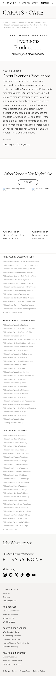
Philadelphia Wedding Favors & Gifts (17, 332)
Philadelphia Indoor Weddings (15, 475)
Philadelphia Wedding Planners (15, 350)
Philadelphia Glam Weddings (14, 439)
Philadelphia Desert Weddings (15, 486)
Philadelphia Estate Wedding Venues (18, 272)
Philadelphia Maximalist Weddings (16, 511)
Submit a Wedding (10, 614)
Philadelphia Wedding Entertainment (18, 347)
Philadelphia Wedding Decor (14, 383)
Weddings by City (10, 529)
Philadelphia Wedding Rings (14, 412)
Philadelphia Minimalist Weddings (16, 515)
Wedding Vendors (10, 22)
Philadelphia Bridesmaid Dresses (16, 404)
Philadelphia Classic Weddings (15, 443)
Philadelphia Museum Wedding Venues (18, 283)
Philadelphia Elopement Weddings (17, 471)
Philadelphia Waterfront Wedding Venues (19, 309)
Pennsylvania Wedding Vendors (32, 22)
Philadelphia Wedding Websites (15, 336)
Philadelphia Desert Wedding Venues (18, 294)
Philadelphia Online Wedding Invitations (19, 343)
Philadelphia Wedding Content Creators (19, 329)
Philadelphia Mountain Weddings (16, 497)
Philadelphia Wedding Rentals (15, 386)
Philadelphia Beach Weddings (15, 500)
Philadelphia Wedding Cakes (14, 368)
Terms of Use (25, 671)
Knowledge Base (10, 601)
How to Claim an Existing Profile (16, 643)
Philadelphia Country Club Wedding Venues (20, 276)
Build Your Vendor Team (12, 660)
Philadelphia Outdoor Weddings (16, 479)
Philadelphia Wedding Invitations (16, 372)
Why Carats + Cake (11, 632)
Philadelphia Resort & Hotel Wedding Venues (21, 261)
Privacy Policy (39, 671)
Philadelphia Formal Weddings (15, 450)
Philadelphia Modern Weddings (15, 457)
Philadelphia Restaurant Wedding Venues (20, 287)
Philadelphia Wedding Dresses (15, 394)
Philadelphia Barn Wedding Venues (17, 280)
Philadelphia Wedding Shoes (14, 397)
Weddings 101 (8, 618)
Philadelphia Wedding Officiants (16, 390)
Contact (6, 597)
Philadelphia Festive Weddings (15, 526)
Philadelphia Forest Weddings (15, 489)
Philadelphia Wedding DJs (13, 419)
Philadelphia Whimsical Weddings (16, 522)
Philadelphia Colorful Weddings (15, 508)
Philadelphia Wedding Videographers (18, 361)
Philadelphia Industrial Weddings (16, 453)
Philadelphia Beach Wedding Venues (18, 291)
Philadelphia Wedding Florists (15, 357)
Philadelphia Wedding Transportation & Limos (21, 339)
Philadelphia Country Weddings (16, 482)
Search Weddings (10, 657)
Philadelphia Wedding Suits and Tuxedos (19, 408)
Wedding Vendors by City (13, 423)
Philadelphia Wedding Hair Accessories (19, 401)
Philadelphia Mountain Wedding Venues (19, 301)
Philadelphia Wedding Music (14, 379)
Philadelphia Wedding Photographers (18, 354)
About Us (6, 593)
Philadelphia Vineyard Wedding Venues (19, 269)
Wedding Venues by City (13, 312)
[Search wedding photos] (45, 3)
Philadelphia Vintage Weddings (15, 464)
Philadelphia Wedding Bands (14, 415)
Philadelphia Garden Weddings (15, 493)
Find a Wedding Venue (12, 664)
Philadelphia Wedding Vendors (15, 25)
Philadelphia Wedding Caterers (15, 365)
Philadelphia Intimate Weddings (15, 468)
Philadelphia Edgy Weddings (14, 446)
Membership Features (12, 636)
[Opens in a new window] (11, 3)
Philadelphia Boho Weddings (14, 435)
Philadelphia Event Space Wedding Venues (20, 265)
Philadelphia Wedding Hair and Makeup (19, 375)
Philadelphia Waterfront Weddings (17, 504)
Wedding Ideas (9, 622)
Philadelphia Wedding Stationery (16, 325)
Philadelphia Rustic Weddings (15, 461)
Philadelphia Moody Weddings (15, 518)
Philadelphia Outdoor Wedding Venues (18, 305)
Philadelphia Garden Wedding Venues (18, 298)
